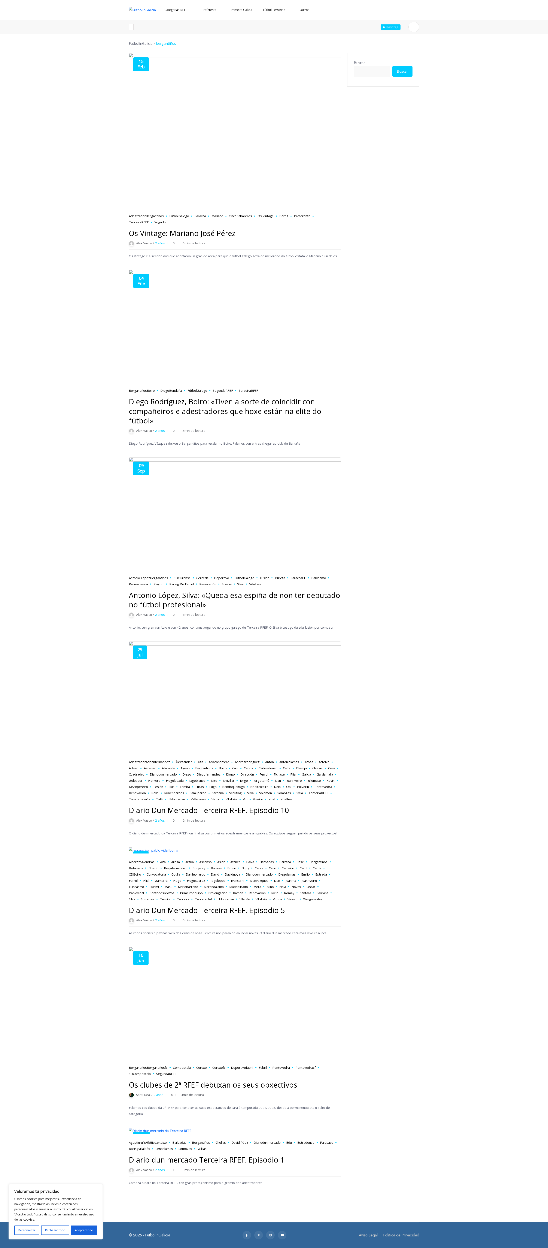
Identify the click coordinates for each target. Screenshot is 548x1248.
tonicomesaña (139, 799)
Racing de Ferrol (181, 584)
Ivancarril (237, 880)
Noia (277, 787)
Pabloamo (318, 578)
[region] (56, 1211)
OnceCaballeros (240, 216)
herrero (154, 780)
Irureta (280, 578)
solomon (265, 793)
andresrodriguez (247, 762)
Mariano (217, 216)
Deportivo (221, 578)
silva (240, 584)
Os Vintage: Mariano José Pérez (182, 233)
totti (159, 799)
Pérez (283, 216)
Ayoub (185, 768)
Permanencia (138, 584)
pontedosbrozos (161, 893)
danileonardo (195, 874)
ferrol (263, 774)
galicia (306, 774)
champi (301, 768)
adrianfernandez (158, 762)
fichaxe (279, 774)
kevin (330, 780)
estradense (305, 1142)
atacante (168, 768)
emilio (305, 874)
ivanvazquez (259, 880)
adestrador (137, 216)
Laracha (200, 216)
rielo (274, 893)
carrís (317, 868)
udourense (177, 799)
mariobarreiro (188, 887)
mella (257, 887)
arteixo (324, 762)
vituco (277, 899)
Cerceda (202, 578)
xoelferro (288, 799)
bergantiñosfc (157, 1067)
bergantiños (155, 216)
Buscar (359, 62)
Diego (186, 774)
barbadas (267, 862)
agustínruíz (137, 1142)
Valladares (198, 799)
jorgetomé (261, 780)
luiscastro (136, 887)
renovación (207, 584)
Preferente (209, 10)
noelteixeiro (259, 787)
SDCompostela (140, 1074)
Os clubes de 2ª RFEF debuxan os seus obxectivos (213, 1085)
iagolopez (218, 880)
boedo (153, 868)
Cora (331, 768)
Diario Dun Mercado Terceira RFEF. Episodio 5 (207, 910)
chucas (317, 768)
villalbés (231, 799)
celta (286, 768)
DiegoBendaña (171, 390)
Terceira (183, 899)
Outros (304, 10)
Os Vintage (266, 216)
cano (272, 868)
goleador (136, 780)
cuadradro (136, 774)
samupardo (198, 793)
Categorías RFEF (175, 10)
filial (293, 774)
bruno (231, 868)
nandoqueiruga (233, 787)
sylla (299, 793)
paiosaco (326, 1142)
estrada (321, 874)
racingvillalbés (139, 1148)
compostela (182, 1067)
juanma (291, 880)
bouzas (216, 868)
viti (245, 799)
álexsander (184, 762)
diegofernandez (208, 774)
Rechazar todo (55, 1230)
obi (288, 787)
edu (289, 1142)
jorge (244, 780)
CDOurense (182, 578)
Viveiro (258, 799)
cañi (235, 768)
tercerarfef (203, 899)
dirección (247, 774)
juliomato (314, 780)
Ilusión (264, 578)
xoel (272, 799)
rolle (155, 793)
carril (303, 868)
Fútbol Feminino (274, 10)
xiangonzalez (312, 899)
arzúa (189, 862)
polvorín (303, 787)
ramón (238, 893)
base (300, 862)
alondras (148, 862)
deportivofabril (242, 1067)
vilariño (245, 899)
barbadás (179, 1142)
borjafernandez (175, 868)
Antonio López (139, 578)
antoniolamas (289, 762)
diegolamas (287, 874)
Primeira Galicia (241, 10)
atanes (235, 862)
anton (269, 762)
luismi (154, 887)
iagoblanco (197, 780)
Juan (278, 780)
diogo (230, 774)
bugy (245, 868)
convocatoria (156, 874)
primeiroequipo (191, 893)
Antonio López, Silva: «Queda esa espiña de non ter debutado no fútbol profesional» (234, 600)
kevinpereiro (138, 787)
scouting (235, 793)
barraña (285, 862)
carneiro (288, 868)
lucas (199, 787)
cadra (259, 868)
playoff (158, 584)
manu (168, 887)
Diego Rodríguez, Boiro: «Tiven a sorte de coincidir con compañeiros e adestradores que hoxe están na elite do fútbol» (225, 411)
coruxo (201, 1067)
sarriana (218, 793)
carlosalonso (268, 768)
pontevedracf (305, 1067)
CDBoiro (135, 874)
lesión (158, 787)
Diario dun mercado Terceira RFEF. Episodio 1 (206, 1160)
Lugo (213, 787)
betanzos (136, 868)
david (215, 874)
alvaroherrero (219, 762)
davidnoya (232, 874)
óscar (311, 887)
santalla (305, 893)
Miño (270, 887)
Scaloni (227, 584)
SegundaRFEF (223, 390)
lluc (171, 787)
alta (200, 762)
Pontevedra (323, 787)
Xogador (160, 222)
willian (202, 1148)
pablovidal (136, 893)
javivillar (228, 780)
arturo (133, 768)
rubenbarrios (174, 793)
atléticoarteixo (156, 1142)
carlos (248, 768)
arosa (309, 762)
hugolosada (175, 780)
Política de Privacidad (401, 1235)
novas (296, 887)
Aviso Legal (368, 1235)
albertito (135, 862)
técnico (165, 899)
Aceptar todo (84, 1230)
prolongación (217, 893)
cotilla (175, 874)
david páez (239, 1142)
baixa (250, 862)
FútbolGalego (179, 216)
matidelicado (238, 887)
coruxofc (218, 1067)
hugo (177, 880)
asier (221, 862)
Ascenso (150, 768)
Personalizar (26, 1230)
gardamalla (325, 774)
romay (289, 893)
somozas (284, 793)
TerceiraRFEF (139, 222)
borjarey (198, 868)
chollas (221, 1142)
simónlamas (164, 1148)
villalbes (255, 584)
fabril (263, 1067)
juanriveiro (294, 780)
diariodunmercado (163, 774)
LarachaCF (298, 578)
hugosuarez (196, 880)
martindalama (214, 887)
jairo (214, 780)
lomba (185, 787)
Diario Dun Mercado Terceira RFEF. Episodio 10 (209, 810)
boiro (151, 390)
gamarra (161, 880)
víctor (215, 799)
